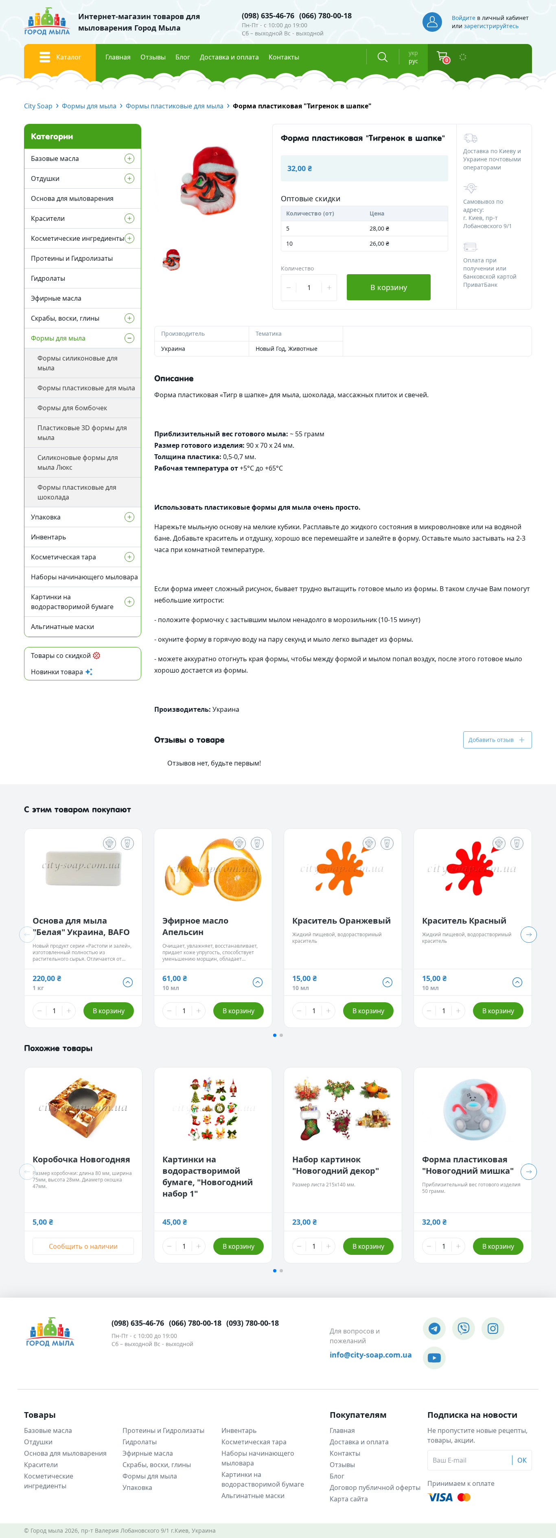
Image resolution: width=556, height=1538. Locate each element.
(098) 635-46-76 (268, 15)
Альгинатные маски (62, 626)
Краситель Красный (464, 920)
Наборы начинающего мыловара (84, 576)
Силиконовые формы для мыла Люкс (77, 462)
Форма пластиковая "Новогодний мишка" (468, 1165)
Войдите (463, 18)
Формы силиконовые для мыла (77, 363)
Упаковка (46, 517)
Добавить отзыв (491, 740)
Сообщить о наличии (83, 1246)
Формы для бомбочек (72, 407)
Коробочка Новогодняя (81, 1159)
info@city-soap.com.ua (371, 1355)
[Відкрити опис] (109, 843)
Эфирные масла (56, 298)
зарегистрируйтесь (491, 26)
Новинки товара (57, 671)
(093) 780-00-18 (252, 1323)
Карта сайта (349, 1498)
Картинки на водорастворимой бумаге (72, 601)
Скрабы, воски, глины (65, 318)
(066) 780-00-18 (325, 15)
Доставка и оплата (229, 57)
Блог (182, 57)
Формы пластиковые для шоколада (76, 492)
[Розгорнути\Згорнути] (106, 158)
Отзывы (153, 57)
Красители (48, 218)
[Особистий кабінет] (432, 22)
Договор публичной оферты (375, 1487)
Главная (118, 57)
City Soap (38, 105)
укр (413, 53)
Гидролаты (48, 278)
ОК (522, 1460)
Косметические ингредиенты (77, 238)
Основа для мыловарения (72, 198)
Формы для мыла (89, 105)
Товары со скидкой (61, 655)
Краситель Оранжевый (341, 920)
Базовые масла (55, 158)
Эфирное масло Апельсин (195, 926)
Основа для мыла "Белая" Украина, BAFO (81, 926)
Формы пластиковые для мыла (174, 105)
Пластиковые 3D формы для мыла (82, 432)
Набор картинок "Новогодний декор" (335, 1165)
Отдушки (45, 178)
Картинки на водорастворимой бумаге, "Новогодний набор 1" (207, 1176)
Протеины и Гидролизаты (72, 258)
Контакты (284, 57)
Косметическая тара (63, 556)
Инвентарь (48, 536)
